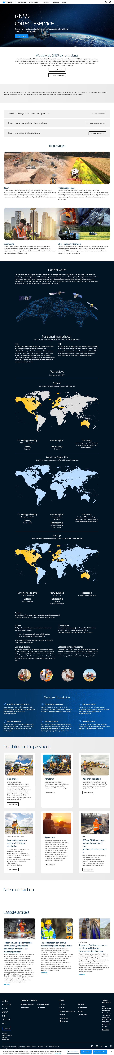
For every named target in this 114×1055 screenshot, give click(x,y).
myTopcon (56, 2)
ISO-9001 (50, 1046)
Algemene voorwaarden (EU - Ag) (40, 1046)
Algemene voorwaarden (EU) (26, 1046)
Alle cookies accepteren (100, 1051)
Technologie (46, 2)
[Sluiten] (111, 1052)
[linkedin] (97, 1046)
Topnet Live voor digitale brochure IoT (25, 132)
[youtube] (106, 1046)
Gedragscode (56, 1046)
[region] (57, 1052)
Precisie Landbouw (34, 2)
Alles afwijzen (86, 1051)
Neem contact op (21, 36)
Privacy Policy (57, 1053)
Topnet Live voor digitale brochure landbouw (27, 123)
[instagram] (111, 1046)
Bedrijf (64, 2)
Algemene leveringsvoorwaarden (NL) (10, 1046)
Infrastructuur (22, 2)
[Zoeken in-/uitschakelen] (106, 2)
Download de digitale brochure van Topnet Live (29, 113)
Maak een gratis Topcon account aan (7, 1037)
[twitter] (102, 1046)
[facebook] (92, 1046)
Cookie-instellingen (73, 1051)
